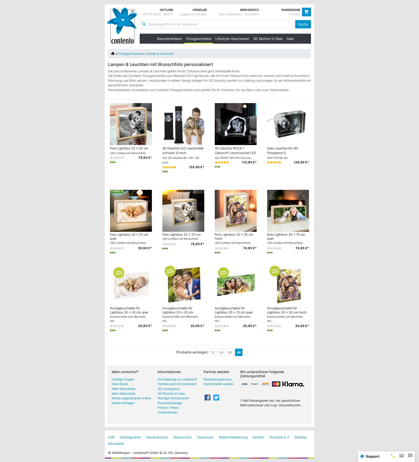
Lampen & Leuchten (159, 53)
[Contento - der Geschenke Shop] (123, 26)
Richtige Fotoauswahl (173, 398)
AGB (111, 437)
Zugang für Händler (193, 14)
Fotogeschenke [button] (199, 38)
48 (239, 352)
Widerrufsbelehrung (233, 437)
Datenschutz (182, 437)
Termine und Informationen (177, 384)
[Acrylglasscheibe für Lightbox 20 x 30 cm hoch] (288, 284)
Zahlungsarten (130, 437)
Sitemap (300, 437)
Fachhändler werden (219, 384)
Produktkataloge (170, 403)
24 (221, 352)
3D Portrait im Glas (171, 393)
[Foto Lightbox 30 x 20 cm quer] (131, 210)
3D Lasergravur (169, 389)
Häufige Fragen (123, 379)
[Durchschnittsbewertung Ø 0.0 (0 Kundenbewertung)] (117, 157)
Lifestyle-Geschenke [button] (232, 38)
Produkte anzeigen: (192, 352)
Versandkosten (157, 437)
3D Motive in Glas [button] (268, 38)
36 (230, 352)
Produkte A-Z (279, 437)
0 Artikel (294, 14)
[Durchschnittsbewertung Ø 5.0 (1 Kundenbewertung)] (274, 162)
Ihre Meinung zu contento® (177, 379)
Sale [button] (290, 38)
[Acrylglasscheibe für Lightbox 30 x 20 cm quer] (131, 284)
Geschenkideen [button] (169, 38)
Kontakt (258, 437)
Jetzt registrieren (230, 14)
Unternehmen (167, 412)
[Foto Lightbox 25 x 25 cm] (183, 210)
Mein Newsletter (124, 389)
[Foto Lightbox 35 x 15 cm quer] (288, 210)
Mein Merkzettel (123, 393)
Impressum (205, 437)
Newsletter (116, 443)
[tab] (392, 456)
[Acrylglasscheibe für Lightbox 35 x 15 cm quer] (236, 284)
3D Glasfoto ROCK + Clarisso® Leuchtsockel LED (235, 152)
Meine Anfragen (123, 403)
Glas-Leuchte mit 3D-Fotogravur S (283, 152)
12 (213, 352)
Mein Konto (120, 384)
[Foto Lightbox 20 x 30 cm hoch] (236, 210)
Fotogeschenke (129, 53)
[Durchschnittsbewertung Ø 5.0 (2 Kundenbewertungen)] (222, 162)
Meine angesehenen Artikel (131, 398)
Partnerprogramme (217, 379)
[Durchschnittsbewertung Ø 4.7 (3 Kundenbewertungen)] (169, 167)
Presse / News (168, 407)
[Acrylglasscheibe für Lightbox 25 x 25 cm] (183, 284)
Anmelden (252, 14)
